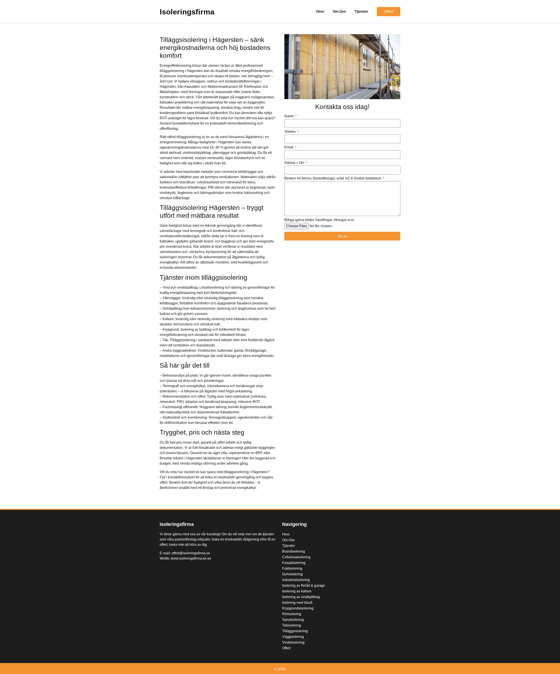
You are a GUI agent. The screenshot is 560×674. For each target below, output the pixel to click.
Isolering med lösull (297, 602)
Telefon (290, 131)
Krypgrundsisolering (297, 608)
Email (289, 147)
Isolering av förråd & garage (303, 585)
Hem (320, 11)
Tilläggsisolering (295, 631)
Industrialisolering (296, 580)
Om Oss (339, 11)
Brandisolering (293, 551)
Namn (289, 116)
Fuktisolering (292, 568)
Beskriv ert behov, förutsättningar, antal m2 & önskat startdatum (333, 178)
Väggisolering (293, 637)
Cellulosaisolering (296, 557)
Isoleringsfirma (187, 11)
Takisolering (291, 625)
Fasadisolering (293, 563)
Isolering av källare (297, 591)
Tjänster (361, 11)
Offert (286, 648)
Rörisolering (291, 614)
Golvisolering (292, 574)
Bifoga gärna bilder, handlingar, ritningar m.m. (319, 220)
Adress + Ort (294, 163)
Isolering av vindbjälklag (301, 597)
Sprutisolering (293, 619)
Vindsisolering (293, 642)
